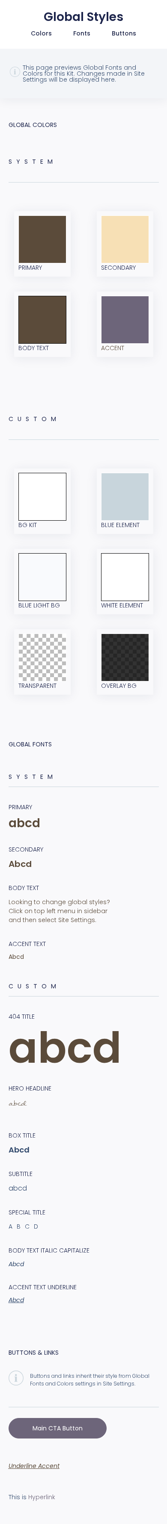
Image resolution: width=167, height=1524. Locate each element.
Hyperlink (41, 1497)
